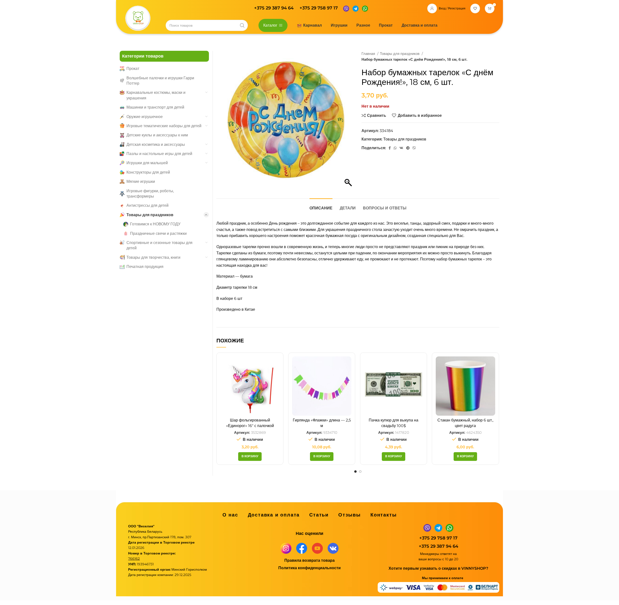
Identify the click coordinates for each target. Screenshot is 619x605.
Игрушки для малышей (147, 163)
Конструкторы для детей (148, 172)
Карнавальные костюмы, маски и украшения (155, 95)
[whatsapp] (364, 8)
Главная (368, 53)
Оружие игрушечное (144, 116)
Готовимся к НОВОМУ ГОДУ (155, 224)
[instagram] (286, 548)
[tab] (321, 205)
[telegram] (355, 8)
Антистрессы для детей (147, 205)
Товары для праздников (400, 53)
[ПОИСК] (242, 25)
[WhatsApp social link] (395, 148)
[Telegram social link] (408, 148)
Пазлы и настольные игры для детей (159, 153)
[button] (250, 456)
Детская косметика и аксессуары (155, 144)
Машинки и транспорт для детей (155, 107)
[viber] (346, 8)
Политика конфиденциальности (309, 568)
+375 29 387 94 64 (274, 8)
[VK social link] (401, 148)
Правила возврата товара (309, 560)
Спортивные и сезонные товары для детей (159, 245)
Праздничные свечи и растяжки (158, 233)
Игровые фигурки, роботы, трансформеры (150, 194)
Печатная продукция (144, 266)
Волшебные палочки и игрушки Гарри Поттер (160, 81)
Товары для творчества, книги (153, 257)
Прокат (132, 68)
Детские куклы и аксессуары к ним (157, 135)
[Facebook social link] (389, 148)
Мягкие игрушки (140, 181)
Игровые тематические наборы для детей (163, 126)
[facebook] (301, 548)
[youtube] (317, 548)
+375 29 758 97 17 (319, 8)
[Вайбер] (414, 148)
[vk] (333, 548)
